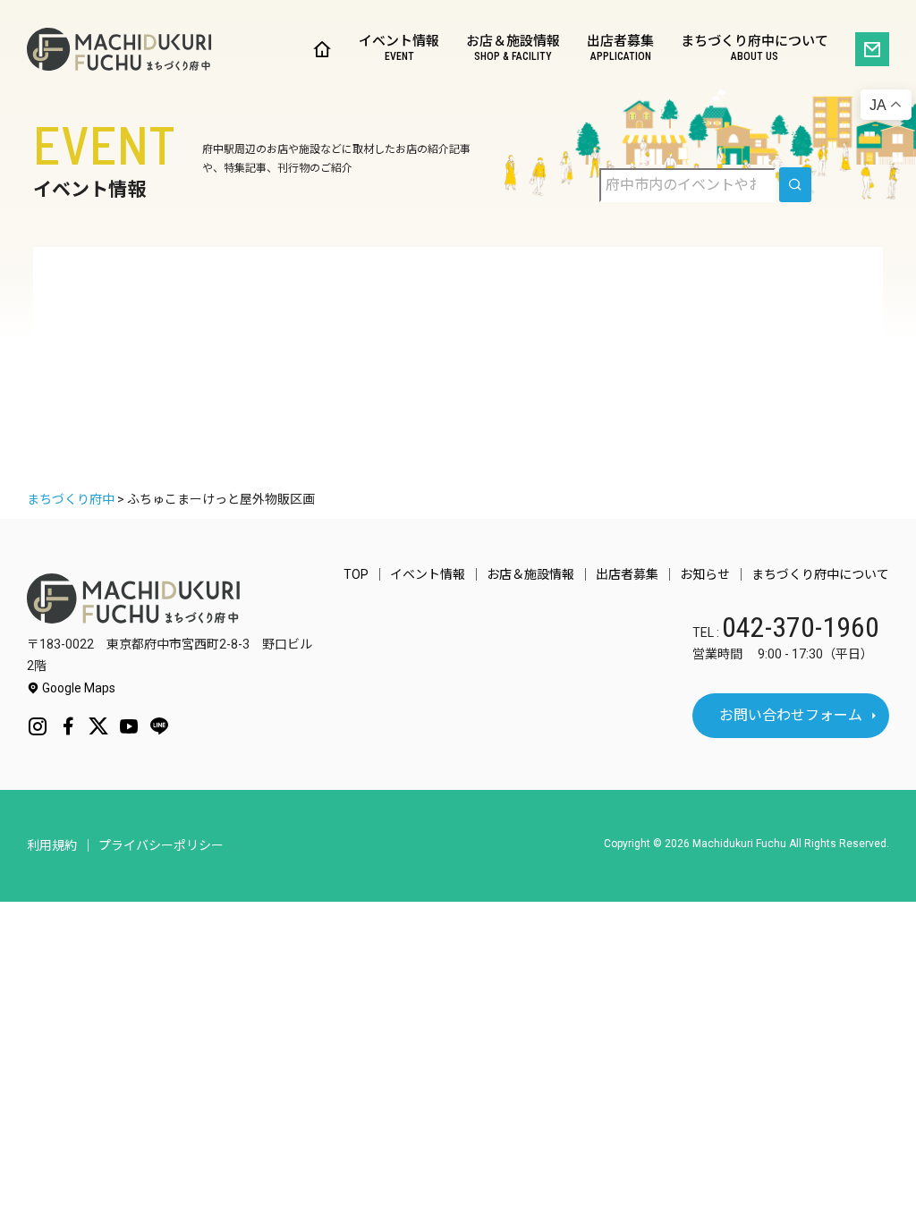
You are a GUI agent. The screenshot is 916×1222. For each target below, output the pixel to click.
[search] (795, 184)
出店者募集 (620, 49)
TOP (356, 574)
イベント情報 (399, 49)
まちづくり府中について (754, 49)
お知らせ (705, 574)
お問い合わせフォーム (790, 715)
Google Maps (77, 688)
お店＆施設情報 (513, 49)
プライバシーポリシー (161, 845)
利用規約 (52, 845)
